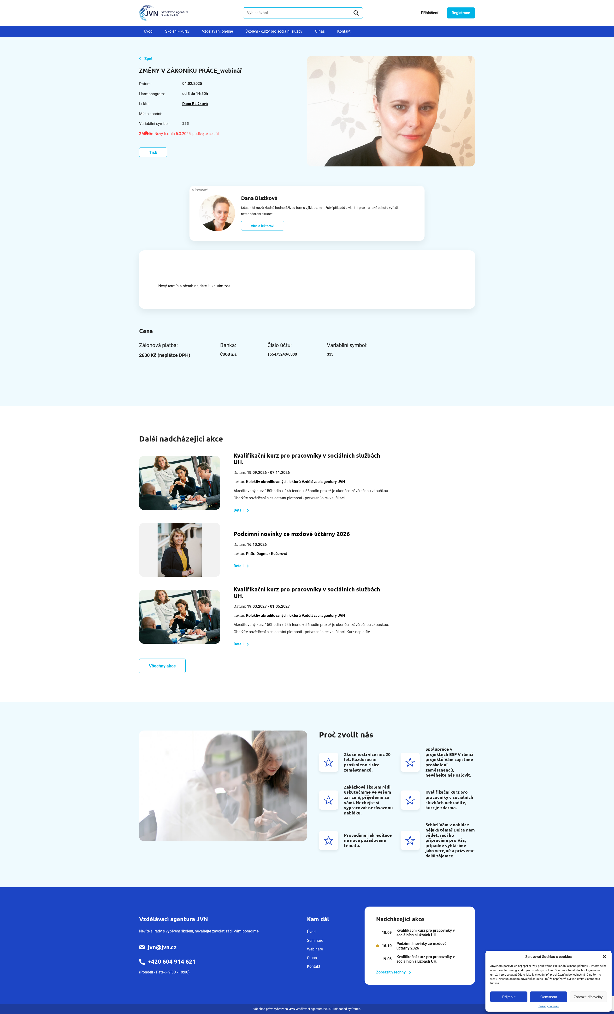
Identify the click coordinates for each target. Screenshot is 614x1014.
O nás (320, 31)
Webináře (315, 949)
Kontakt (343, 31)
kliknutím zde (219, 286)
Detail (238, 510)
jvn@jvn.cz (162, 947)
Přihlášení (429, 13)
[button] (604, 956)
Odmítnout (548, 997)
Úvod (148, 31)
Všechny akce (162, 665)
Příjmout (508, 997)
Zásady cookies (548, 1006)
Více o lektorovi (262, 226)
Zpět (148, 58)
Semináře (315, 940)
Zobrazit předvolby (588, 997)
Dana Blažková (195, 103)
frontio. (356, 1009)
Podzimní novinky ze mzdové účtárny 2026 (292, 534)
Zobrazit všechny (391, 972)
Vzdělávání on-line (217, 31)
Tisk (153, 152)
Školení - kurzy (177, 31)
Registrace (461, 13)
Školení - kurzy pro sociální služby (273, 31)
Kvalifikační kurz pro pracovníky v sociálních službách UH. (307, 458)
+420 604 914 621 (172, 961)
